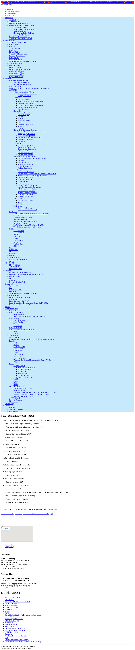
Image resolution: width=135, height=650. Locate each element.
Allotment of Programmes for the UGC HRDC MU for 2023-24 (35, 392)
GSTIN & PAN (14, 398)
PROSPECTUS (14, 265)
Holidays (12, 253)
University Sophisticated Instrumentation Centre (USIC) (32, 360)
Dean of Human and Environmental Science (32, 132)
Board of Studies (14, 65)
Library (11, 248)
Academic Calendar (15, 86)
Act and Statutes (14, 21)
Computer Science (24, 162)
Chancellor (13, 46)
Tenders (7, 611)
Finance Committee (15, 67)
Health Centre (14, 295)
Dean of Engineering (25, 208)
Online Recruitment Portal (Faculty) (17, 640)
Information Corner (11, 309)
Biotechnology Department (27, 149)
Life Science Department (26, 151)
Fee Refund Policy (15, 269)
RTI (6, 638)
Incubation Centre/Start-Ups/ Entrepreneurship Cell (26, 274)
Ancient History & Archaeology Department (32, 175)
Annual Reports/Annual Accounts (20, 39)
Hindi (20, 122)
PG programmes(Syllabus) (22, 82)
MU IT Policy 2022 (11, 632)
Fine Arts (21, 118)
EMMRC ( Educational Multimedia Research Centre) (31, 214)
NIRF (15, 246)
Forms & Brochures (15, 400)
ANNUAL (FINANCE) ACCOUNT (17, 602)
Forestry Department (24, 96)
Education (17, 98)
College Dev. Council (12, 603)
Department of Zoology (25, 153)
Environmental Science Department (29, 137)
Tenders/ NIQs (18, 324)
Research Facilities (20, 358)
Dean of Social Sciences (26, 172)
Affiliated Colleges (20, 31)
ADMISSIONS (10, 263)
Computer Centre (19, 347)
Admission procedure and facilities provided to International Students (32, 339)
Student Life (9, 284)
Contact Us (9, 406)
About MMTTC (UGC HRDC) (24, 388)
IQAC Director (19, 231)
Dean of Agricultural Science (27, 94)
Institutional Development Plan (19, 23)
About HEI (9, 18)
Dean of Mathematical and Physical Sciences (33, 158)
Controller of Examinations (18, 54)
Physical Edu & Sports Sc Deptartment (31, 105)
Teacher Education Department (28, 107)
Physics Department (24, 166)
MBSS (11, 261)
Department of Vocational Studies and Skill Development (37, 174)
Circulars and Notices (16, 312)
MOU (11, 252)
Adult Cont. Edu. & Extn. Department (30, 101)
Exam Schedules (19, 320)
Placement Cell (14, 291)
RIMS (20, 202)
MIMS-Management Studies (27, 189)
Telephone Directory (14, 11)
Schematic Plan (23, 373)
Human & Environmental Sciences (25, 130)
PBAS (16, 238)
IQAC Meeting (19, 240)
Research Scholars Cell (17, 282)
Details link (4, 587)
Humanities (17, 111)
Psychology (22, 141)
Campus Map (13, 411)
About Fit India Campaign (26, 368)
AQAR (16, 242)
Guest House (18, 350)
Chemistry (21, 160)
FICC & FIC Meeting (25, 377)
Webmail (10, 9)
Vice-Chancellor (14, 48)
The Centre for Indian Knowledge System (27, 227)
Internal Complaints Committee (19, 69)
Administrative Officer (16, 75)
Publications (18, 236)
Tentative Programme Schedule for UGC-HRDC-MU (31, 394)
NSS (10, 288)
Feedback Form (19, 244)
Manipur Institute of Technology (28, 210)
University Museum (20, 219)
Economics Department (25, 179)
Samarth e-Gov (12, 13)
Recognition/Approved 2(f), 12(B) (20, 37)
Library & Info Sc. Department (28, 185)
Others (16, 385)
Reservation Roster (15, 328)
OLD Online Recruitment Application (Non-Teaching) (23, 642)
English (20, 117)
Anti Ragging (11, 15)
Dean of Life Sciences (25, 145)
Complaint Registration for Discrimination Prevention (23, 615)
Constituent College (20, 27)
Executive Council (15, 60)
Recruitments (18, 326)
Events (16, 333)
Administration (10, 41)
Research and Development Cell (20, 272)
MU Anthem (13, 402)
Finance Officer (14, 52)
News (15, 331)
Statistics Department (25, 168)
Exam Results (18, 322)
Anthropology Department (26, 134)
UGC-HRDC (9, 600)
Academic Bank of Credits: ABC (16, 636)
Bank (15, 343)
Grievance (8, 634)
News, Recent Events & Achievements (22, 329)
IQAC (11, 229)
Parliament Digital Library (13, 624)
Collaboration (13, 250)
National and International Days (15, 628)
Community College (20, 223)
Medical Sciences (19, 198)
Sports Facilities (14, 286)
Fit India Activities (24, 375)
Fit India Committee (24, 369)
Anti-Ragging (9, 626)
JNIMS (20, 204)
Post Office (17, 356)
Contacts (12, 407)
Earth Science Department (26, 136)
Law (19, 183)
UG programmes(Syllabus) (22, 84)
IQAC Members (19, 233)
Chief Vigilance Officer (17, 56)
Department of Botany (25, 155)
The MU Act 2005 (11, 605)
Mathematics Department (26, 164)
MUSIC (12, 278)
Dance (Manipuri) (24, 115)
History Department (24, 181)
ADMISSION (14, 267)
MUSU (16, 379)
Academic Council (15, 63)
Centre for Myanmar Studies (23, 217)
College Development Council (24, 29)
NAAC (16, 234)
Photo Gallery (9, 404)
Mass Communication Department (29, 187)
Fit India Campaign (20, 366)
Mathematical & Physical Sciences (25, 156)
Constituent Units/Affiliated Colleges (21, 25)
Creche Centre (18, 349)
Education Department (25, 103)
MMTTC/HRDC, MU (16, 387)
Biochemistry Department (26, 147)
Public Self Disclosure (12, 617)
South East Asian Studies (26, 196)
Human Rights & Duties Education (25, 221)
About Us (12, 20)
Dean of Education (24, 99)
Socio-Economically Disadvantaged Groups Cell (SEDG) (28, 303)
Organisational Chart (16, 77)
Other (15, 362)
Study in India (14, 337)
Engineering (18, 206)
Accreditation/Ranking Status (19, 35)
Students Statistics (15, 257)
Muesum (16, 352)
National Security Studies (26, 191)
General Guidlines (20, 390)
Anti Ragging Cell (15, 299)
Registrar (12, 50)
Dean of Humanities (24, 113)
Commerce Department (25, 177)
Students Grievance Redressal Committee (23, 61)
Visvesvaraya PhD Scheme (14, 619)
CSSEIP (16, 215)
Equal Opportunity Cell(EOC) (19, 301)
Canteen (16, 345)
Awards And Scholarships (18, 259)
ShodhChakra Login (12, 621)
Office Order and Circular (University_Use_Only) (30, 316)
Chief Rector (13, 44)
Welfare (11, 364)
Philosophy (21, 128)
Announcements (14, 318)
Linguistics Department (25, 124)
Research (8, 271)
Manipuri (21, 126)
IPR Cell (12, 280)
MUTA (16, 381)
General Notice (19, 314)
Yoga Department (23, 109)
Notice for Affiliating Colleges (24, 33)
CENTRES (13, 212)
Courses (12, 255)
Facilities (12, 341)
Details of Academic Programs (19, 80)
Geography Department (25, 139)
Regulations (13, 310)
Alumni (7, 307)
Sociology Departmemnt (26, 195)
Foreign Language (24, 120)
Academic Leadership (16, 71)
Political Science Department (27, 193)
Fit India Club (22, 371)
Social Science (18, 170)
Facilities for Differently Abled (19, 305)
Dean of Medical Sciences (26, 200)
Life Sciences (18, 143)
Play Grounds (18, 354)
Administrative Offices (16, 73)
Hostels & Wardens (15, 290)
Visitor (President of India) (18, 42)
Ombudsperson (14, 58)
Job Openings (13, 335)
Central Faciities (14, 276)
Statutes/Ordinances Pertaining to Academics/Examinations (29, 88)
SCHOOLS (13, 90)
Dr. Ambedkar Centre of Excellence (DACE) (29, 225)
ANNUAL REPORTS (12, 598)
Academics (8, 79)
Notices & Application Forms (23, 396)
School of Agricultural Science (24, 92)
